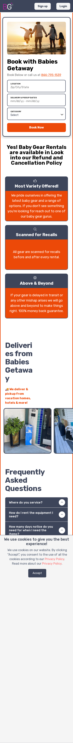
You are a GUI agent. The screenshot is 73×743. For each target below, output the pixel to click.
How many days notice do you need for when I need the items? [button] (31, 530)
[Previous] (58, 401)
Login (63, 6)
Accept (37, 573)
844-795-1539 (51, 75)
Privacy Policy (54, 559)
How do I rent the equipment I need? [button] (31, 514)
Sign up (43, 6)
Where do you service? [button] (25, 502)
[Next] (65, 401)
